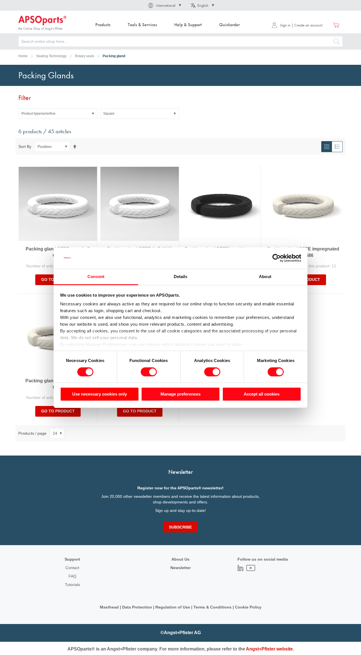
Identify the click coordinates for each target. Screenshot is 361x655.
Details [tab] (181, 276)
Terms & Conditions (212, 607)
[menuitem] (103, 24)
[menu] (169, 24)
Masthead (109, 607)
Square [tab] (109, 114)
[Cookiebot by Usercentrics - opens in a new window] (276, 258)
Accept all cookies (261, 394)
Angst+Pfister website (269, 649)
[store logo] (42, 23)
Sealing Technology (51, 56)
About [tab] (265, 276)
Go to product (58, 411)
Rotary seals (84, 56)
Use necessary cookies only (99, 394)
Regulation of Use (172, 607)
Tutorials (72, 584)
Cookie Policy (248, 607)
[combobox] (180, 41)
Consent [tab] (95, 276)
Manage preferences (180, 394)
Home (23, 56)
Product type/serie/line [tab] (38, 114)
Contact (72, 567)
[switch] (149, 372)
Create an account (308, 25)
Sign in (285, 25)
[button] (164, 5)
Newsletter (180, 567)
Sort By (24, 146)
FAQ (72, 576)
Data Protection (137, 607)
